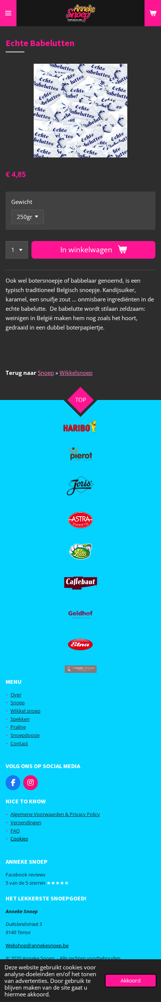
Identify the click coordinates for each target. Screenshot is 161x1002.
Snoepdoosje (25, 735)
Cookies (19, 838)
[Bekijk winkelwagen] (153, 13)
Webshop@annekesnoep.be (37, 945)
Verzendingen (25, 822)
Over (15, 694)
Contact (19, 743)
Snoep (46, 372)
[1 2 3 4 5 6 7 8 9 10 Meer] (17, 250)
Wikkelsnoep (76, 372)
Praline (18, 726)
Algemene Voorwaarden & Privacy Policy (55, 814)
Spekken (20, 719)
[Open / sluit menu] (8, 13)
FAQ (15, 830)
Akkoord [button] (131, 980)
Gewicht (21, 201)
